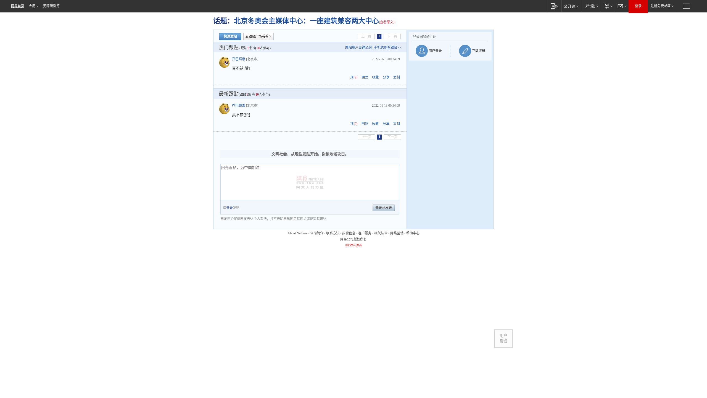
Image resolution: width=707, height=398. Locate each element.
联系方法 (332, 233)
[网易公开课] (571, 6)
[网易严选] (591, 6)
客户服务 (364, 233)
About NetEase (297, 233)
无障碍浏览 (51, 6)
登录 (638, 6)
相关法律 (380, 233)
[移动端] (554, 6)
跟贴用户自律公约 (358, 47)
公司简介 (316, 233)
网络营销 (396, 233)
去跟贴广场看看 (256, 36)
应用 (32, 6)
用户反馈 (503, 338)
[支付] (608, 6)
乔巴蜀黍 (238, 59)
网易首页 (17, 6)
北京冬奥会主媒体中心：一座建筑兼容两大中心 (306, 21)
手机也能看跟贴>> (387, 47)
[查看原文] (386, 22)
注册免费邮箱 (661, 6)
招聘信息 (348, 233)
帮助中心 (413, 233)
